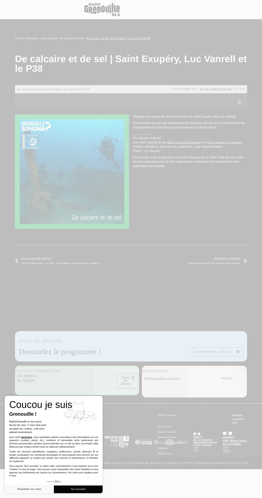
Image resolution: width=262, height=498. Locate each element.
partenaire (26, 437)
